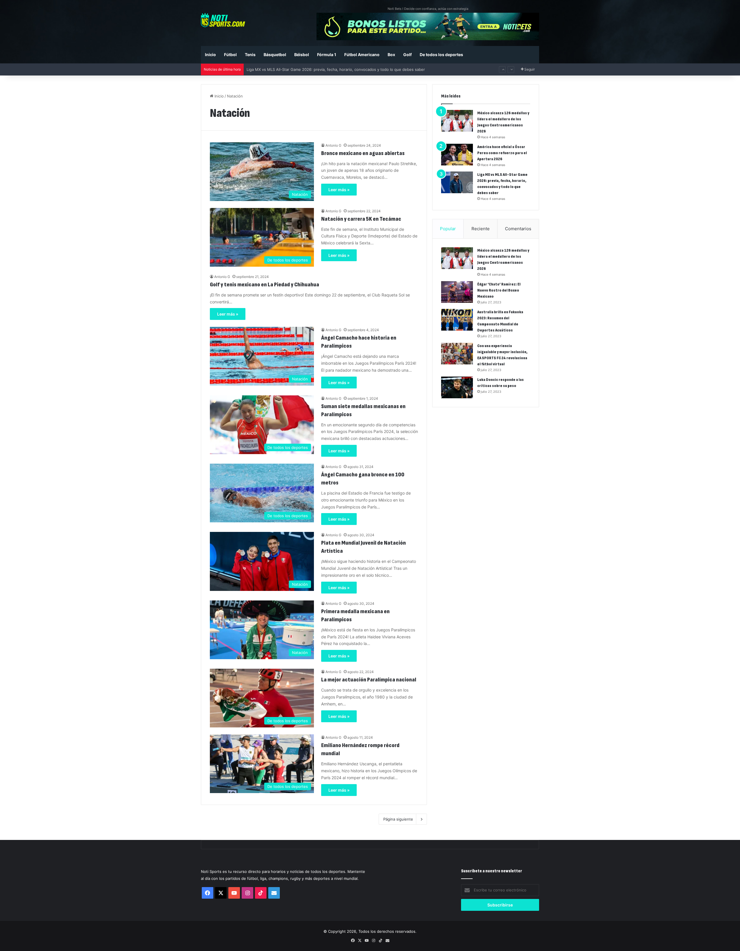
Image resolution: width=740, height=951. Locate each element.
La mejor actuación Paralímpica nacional (368, 679)
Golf (407, 54)
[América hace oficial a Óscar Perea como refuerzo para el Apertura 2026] (457, 154)
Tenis (250, 54)
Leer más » (338, 189)
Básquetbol (275, 54)
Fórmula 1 (326, 54)
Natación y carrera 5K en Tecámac (361, 218)
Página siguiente (398, 819)
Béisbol (301, 54)
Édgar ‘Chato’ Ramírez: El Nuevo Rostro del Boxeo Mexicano (499, 290)
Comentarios (518, 228)
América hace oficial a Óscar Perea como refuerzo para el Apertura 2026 (502, 152)
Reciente (480, 228)
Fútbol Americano (362, 54)
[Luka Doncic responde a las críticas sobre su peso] (457, 387)
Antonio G (333, 145)
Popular (448, 228)
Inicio (210, 54)
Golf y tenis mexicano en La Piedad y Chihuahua (264, 284)
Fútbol (230, 54)
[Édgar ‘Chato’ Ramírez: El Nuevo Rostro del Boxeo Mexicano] (457, 292)
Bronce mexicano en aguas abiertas (363, 153)
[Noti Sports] (223, 20)
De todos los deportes (441, 54)
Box (391, 54)
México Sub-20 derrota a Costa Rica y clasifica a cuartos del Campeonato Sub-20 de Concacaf (332, 69)
